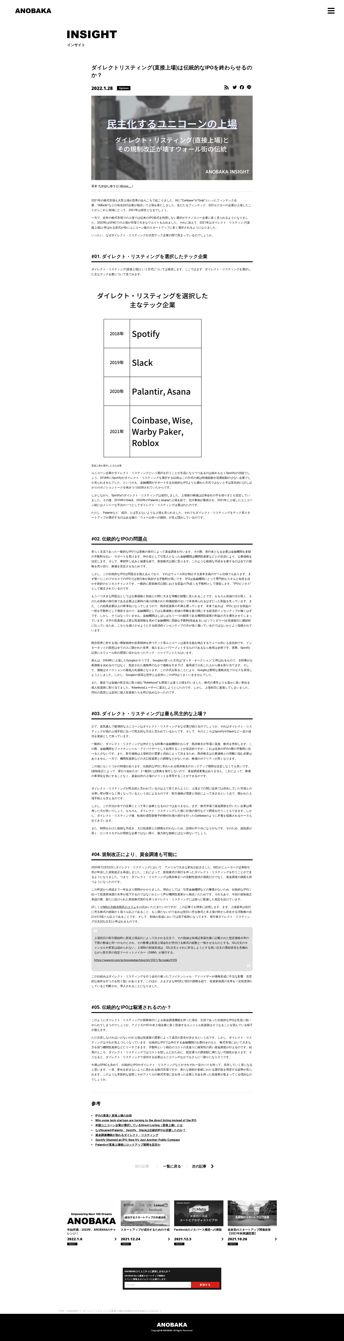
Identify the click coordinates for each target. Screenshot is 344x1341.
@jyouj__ (125, 186)
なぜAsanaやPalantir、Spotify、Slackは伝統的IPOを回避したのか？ (140, 1130)
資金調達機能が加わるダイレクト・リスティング (126, 1135)
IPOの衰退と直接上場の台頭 (113, 1115)
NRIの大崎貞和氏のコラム (119, 907)
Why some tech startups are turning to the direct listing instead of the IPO (145, 1120)
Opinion (124, 88)
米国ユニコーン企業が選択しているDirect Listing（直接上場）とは (139, 1125)
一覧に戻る (172, 1166)
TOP (61, 1311)
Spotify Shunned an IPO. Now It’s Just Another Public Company (137, 1140)
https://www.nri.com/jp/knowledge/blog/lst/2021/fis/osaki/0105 (135, 960)
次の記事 (199, 1166)
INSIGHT (73, 1311)
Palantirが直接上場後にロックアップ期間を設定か (128, 1144)
